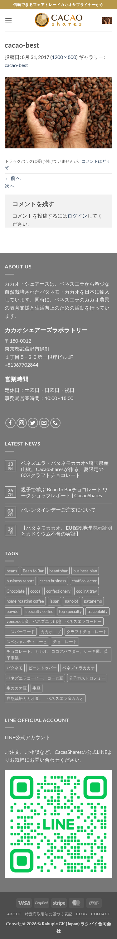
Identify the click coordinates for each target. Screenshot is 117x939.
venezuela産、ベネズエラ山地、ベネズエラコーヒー (54, 621)
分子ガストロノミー (87, 678)
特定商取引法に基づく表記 (48, 914)
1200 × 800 (64, 57)
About (14, 914)
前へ (13, 178)
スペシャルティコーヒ (27, 641)
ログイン (77, 216)
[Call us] (55, 423)
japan (54, 601)
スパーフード (21, 631)
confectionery (58, 591)
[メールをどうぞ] (44, 423)
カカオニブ (51, 631)
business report (20, 580)
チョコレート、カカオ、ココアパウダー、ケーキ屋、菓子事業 (57, 654)
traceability (97, 611)
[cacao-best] (58, 112)
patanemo (93, 601)
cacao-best (16, 65)
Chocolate (16, 591)
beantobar (58, 570)
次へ (13, 186)
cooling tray (86, 591)
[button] (8, 20)
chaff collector (84, 580)
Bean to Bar (33, 570)
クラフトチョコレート (86, 631)
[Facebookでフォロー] (10, 423)
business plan (85, 570)
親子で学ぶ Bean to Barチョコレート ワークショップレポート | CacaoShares (64, 492)
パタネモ (15, 667)
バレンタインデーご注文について (58, 510)
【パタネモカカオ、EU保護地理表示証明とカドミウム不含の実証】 (66, 531)
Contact (100, 914)
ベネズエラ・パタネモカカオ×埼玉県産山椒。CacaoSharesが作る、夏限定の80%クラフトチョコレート (65, 469)
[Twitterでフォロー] (33, 423)
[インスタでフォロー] (22, 423)
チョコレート (65, 641)
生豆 (36, 688)
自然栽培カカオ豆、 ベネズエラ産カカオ (45, 698)
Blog (81, 914)
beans (12, 570)
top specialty (70, 611)
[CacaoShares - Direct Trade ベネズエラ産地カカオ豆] (58, 20)
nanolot (71, 601)
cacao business (53, 580)
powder (13, 611)
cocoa (35, 591)
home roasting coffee (25, 601)
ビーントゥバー (42, 667)
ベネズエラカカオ (78, 667)
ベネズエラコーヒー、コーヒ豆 (35, 678)
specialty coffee (39, 611)
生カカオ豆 (17, 688)
